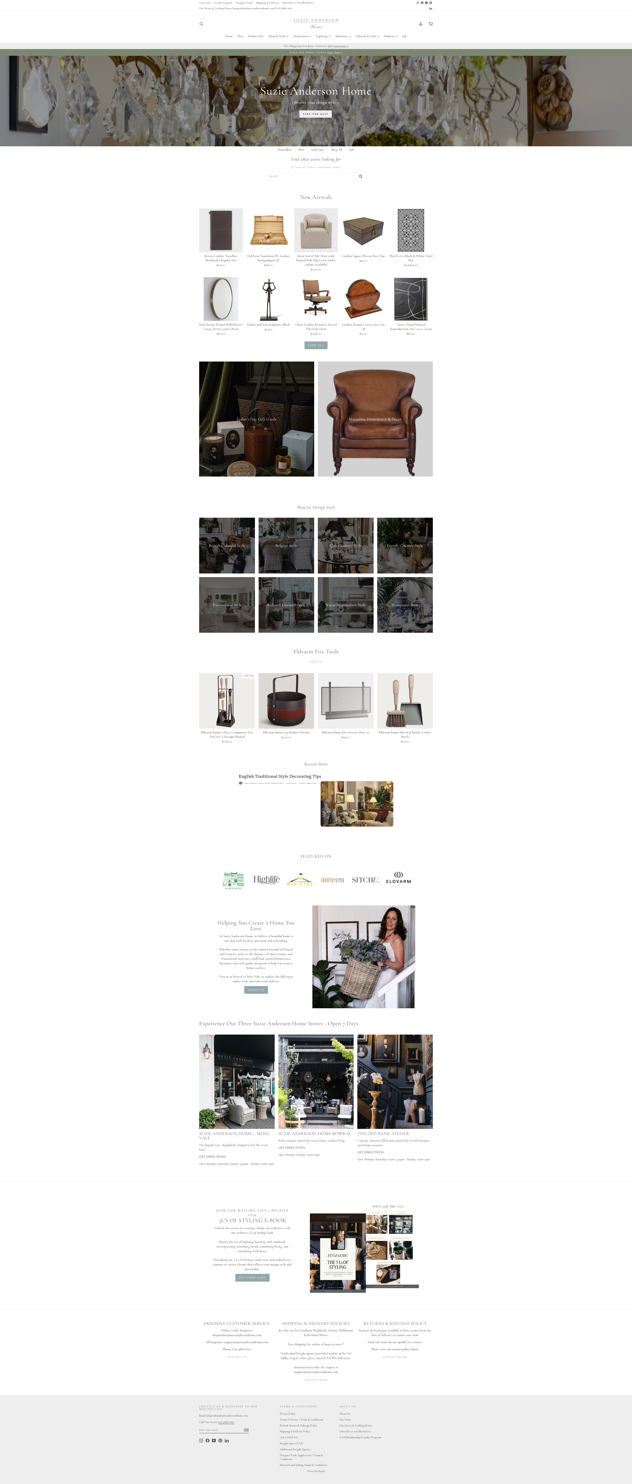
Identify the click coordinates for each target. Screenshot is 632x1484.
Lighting (322, 36)
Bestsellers (284, 150)
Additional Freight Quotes (295, 1449)
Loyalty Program (222, 2)
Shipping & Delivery (267, 2)
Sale (404, 36)
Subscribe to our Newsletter (355, 1431)
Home (229, 36)
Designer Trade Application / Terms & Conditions (301, 1457)
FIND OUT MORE (316, 1379)
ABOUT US (256, 989)
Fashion (389, 36)
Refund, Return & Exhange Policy (298, 1425)
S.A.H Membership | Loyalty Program (360, 1437)
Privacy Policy (287, 1413)
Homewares (301, 36)
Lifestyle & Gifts (366, 36)
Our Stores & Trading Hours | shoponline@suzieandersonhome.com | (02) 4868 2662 (245, 8)
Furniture (342, 36)
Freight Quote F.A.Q (291, 1443)
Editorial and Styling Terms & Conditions (303, 1465)
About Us (344, 1413)
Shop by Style (277, 36)
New (240, 36)
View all (316, 345)
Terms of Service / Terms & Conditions (301, 1419)
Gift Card (204, 2)
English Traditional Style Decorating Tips (280, 776)
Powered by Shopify (316, 1471)
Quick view (221, 248)
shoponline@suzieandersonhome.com (236, 1335)
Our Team (345, 1419)
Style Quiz (317, 150)
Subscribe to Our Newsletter (298, 2)
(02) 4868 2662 (226, 1422)
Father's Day (255, 36)
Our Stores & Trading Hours (355, 1425)
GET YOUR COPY (252, 1277)
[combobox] (316, 176)
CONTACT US (236, 1357)
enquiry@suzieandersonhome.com (246, 1342)
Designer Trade (244, 2)
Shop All (336, 150)
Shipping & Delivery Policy (295, 1431)
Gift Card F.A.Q (289, 1437)
